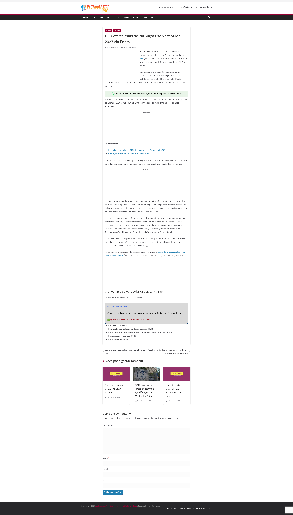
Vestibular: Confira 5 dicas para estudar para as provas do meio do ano (168, 351)
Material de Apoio (131, 17)
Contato (209, 508)
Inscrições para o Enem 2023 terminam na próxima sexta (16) (136, 150)
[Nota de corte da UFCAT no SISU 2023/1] (116, 368)
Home (85, 17)
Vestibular (117, 30)
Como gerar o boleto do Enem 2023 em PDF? (128, 153)
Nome (106, 458)
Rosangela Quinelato (129, 47)
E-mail (106, 469)
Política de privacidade (178, 508)
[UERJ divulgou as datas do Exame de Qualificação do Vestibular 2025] (146, 368)
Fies (101, 17)
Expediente (190, 508)
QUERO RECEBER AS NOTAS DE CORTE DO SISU (131, 319)
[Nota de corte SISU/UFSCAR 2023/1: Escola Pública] (176, 368)
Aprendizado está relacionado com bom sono (125, 351)
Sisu (118, 17)
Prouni (110, 17)
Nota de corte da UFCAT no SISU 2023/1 (114, 388)
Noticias (108, 30)
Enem (94, 17)
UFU (142, 58)
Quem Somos (200, 508)
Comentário (108, 425)
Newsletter (148, 17)
